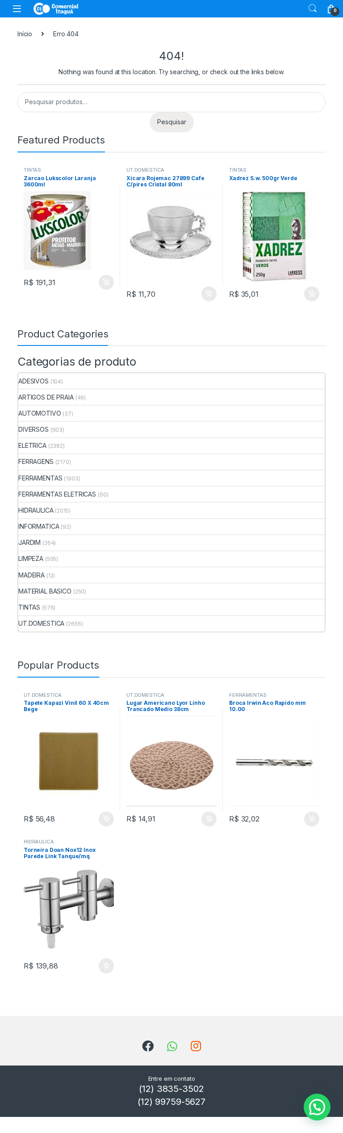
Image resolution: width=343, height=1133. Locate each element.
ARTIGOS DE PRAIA (46, 397)
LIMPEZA (30, 558)
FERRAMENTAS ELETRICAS (57, 494)
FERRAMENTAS (40, 478)
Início (24, 34)
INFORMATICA (38, 526)
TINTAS (32, 170)
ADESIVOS (33, 381)
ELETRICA (32, 445)
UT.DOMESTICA (145, 170)
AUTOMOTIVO (39, 413)
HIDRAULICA (36, 510)
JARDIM (29, 542)
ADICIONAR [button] (97, 282)
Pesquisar (171, 122)
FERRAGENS (36, 461)
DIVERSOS (33, 429)
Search (313, 8)
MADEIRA (31, 575)
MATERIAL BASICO (44, 591)
